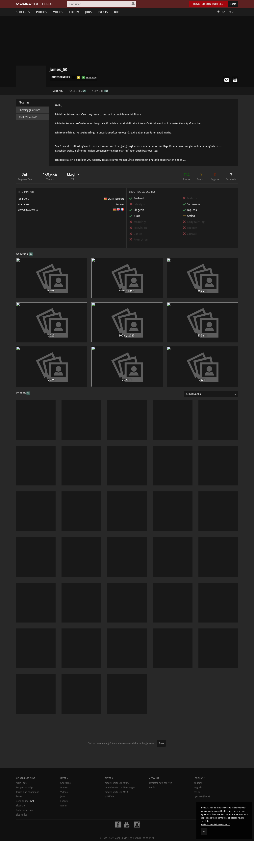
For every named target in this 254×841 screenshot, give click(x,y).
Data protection (24, 810)
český (197, 792)
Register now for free (208, 3)
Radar (63, 805)
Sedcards (23, 12)
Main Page (21, 783)
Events (103, 12)
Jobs (88, 12)
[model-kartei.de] (34, 4)
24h (25, 176)
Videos (58, 12)
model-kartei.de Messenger (120, 787)
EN (223, 12)
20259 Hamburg (115, 198)
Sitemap (20, 805)
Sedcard (58, 90)
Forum (74, 12)
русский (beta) (202, 796)
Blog (117, 12)
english (198, 787)
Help (231, 12)
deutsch (198, 783)
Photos (41, 12)
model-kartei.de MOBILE (118, 792)
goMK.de (109, 796)
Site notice (21, 814)
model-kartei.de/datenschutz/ (215, 824)
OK (204, 831)
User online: (25, 801)
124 (186, 176)
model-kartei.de (123, 838)
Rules (19, 796)
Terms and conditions (27, 792)
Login (233, 3)
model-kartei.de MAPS (117, 783)
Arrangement (194, 393)
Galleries (77, 90)
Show (161, 743)
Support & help (24, 787)
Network (99, 90)
